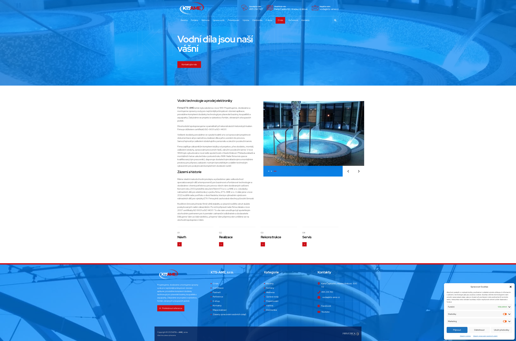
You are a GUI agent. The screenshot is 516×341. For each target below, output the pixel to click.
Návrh (181, 237)
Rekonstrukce (271, 237)
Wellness (205, 20)
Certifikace (218, 288)
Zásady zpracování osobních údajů (485, 336)
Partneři (217, 292)
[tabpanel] (313, 139)
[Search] (335, 20)
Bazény (184, 20)
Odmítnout (479, 330)
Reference (293, 20)
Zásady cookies (465, 336)
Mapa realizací (219, 310)
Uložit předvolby (501, 330)
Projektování (233, 20)
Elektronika (257, 20)
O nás (280, 20)
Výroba (246, 20)
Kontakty (305, 20)
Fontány (194, 20)
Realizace (226, 237)
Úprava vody (218, 20)
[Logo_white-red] (168, 274)
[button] (510, 286)
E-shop (269, 20)
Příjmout (457, 330)
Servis (307, 237)
